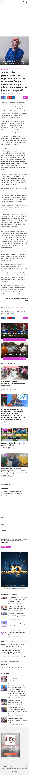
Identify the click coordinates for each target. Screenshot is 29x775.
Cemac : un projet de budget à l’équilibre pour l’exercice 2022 (16, 607)
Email (3, 524)
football (23, 311)
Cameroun (17, 311)
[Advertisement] (14, 19)
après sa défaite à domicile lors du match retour (14, 107)
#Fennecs (6, 311)
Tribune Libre (4, 69)
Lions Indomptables (6, 313)
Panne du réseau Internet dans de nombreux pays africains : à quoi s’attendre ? (18, 624)
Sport (2, 309)
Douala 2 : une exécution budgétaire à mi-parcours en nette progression (14, 668)
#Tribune (12, 311)
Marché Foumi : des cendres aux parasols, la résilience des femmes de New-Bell (13, 383)
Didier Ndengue (7, 475)
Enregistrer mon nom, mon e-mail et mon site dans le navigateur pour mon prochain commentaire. (14, 540)
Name (3, 517)
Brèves (12, 307)
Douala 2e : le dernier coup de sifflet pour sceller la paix (14, 444)
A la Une (5, 368)
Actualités (6, 307)
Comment (4, 496)
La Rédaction (6, 421)
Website (3, 530)
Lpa (4, 93)
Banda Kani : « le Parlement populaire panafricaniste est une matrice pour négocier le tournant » (14, 471)
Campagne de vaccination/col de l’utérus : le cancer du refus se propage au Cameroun (17, 599)
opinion (13, 313)
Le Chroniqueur (20, 307)
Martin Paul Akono (7, 387)
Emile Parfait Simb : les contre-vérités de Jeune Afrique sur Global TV (17, 632)
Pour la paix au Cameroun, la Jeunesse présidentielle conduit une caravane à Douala (17, 615)
